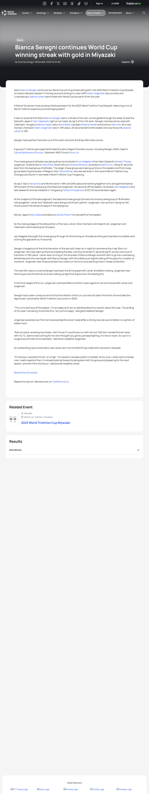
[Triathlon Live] (133, 3)
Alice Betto (64, 124)
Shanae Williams (78, 164)
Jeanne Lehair (36, 96)
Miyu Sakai (36, 214)
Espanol (126, 62)
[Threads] (72, 4)
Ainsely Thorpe (123, 161)
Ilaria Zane (35, 183)
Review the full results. (26, 372)
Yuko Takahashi (40, 121)
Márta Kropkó (44, 124)
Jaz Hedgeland (123, 186)
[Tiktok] (79, 4)
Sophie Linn (106, 164)
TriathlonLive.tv (60, 381)
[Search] (143, 12)
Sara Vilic (116, 124)
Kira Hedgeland (85, 161)
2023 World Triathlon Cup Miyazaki (45, 423)
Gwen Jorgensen (96, 93)
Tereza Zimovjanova (73, 190)
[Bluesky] (86, 4)
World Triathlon (9, 12)
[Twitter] (58, 3)
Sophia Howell (89, 124)
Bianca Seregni (29, 90)
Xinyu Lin (74, 152)
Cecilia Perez (63, 214)
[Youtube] (65, 3)
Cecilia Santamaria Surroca (28, 152)
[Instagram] (44, 4)
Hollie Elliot (47, 164)
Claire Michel (65, 171)
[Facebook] (51, 4)
